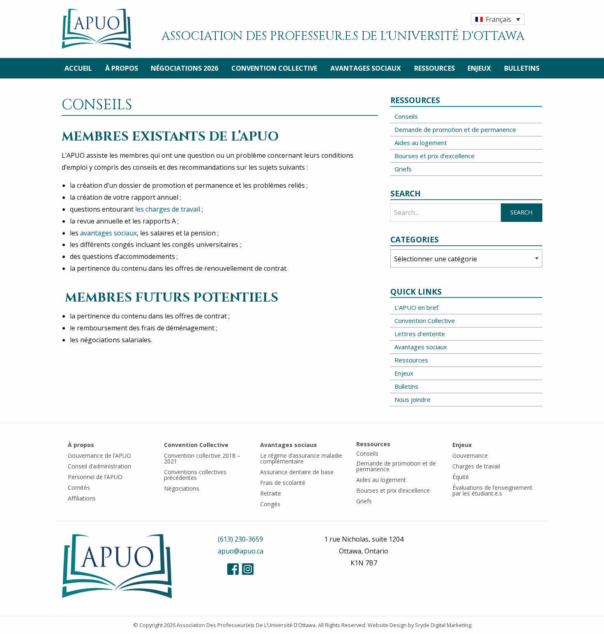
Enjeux (479, 68)
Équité (460, 477)
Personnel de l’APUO (95, 477)
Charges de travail (476, 466)
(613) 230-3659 (240, 539)
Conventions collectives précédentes (195, 475)
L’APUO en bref (416, 307)
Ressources (434, 68)
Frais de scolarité (282, 482)
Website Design (387, 625)
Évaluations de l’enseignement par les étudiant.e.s (492, 490)
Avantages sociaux (365, 68)
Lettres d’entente (419, 334)
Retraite (270, 493)
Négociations (181, 488)
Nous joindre (412, 399)
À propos (121, 68)
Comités (79, 487)
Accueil (78, 68)
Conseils (406, 116)
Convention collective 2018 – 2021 (202, 458)
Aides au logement (420, 142)
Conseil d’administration (99, 466)
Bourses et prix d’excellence (434, 156)
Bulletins (521, 68)
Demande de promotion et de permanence (455, 129)
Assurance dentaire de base (297, 472)
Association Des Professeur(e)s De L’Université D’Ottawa (246, 625)
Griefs (403, 169)
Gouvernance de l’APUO (99, 455)
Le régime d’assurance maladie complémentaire (301, 458)
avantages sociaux (107, 232)
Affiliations (82, 498)
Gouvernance (470, 455)
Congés (270, 504)
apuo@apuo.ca (240, 551)
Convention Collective (274, 68)
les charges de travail (167, 209)
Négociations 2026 (184, 68)
